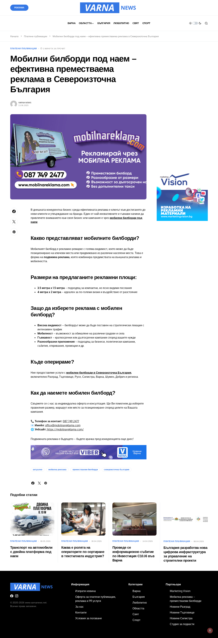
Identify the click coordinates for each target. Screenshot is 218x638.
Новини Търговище (182, 612)
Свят (136, 614)
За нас (79, 606)
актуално (37, 469)
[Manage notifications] (210, 630)
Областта (138, 608)
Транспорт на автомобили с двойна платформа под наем (31, 552)
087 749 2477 (71, 421)
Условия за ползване (88, 618)
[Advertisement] (182, 110)
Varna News (24, 103)
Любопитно (140, 602)
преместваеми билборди (85, 469)
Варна (137, 591)
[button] (195, 23)
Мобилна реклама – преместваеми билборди (185, 599)
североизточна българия (116, 469)
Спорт (136, 620)
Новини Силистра (181, 618)
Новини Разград (180, 606)
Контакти (81, 612)
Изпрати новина (85, 591)
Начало (14, 36)
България (139, 596)
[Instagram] (16, 595)
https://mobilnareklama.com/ (65, 429)
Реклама (19, 7)
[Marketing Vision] (182, 195)
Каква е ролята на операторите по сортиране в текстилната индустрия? (82, 552)
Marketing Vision (180, 591)
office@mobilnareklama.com (62, 425)
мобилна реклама (57, 469)
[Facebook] (11, 595)
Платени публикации (35, 36)
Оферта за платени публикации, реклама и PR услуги (95, 599)
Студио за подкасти (182, 624)
